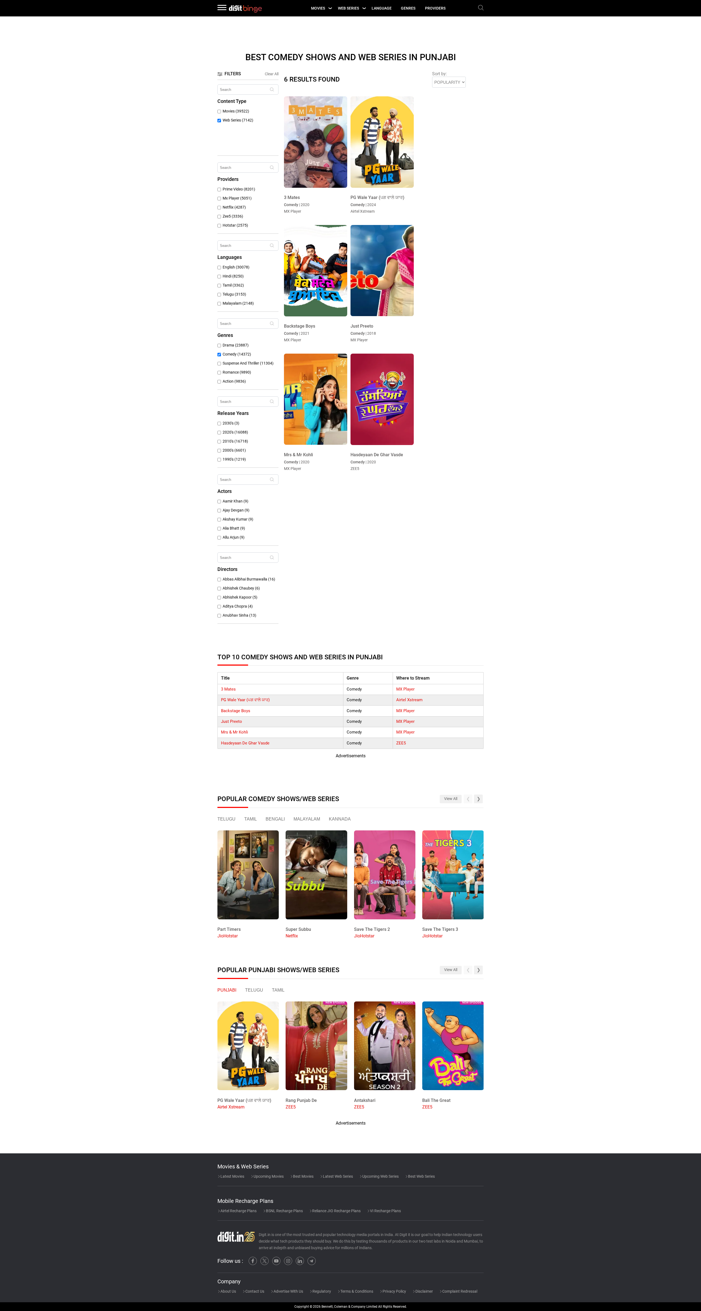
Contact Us (254, 1291)
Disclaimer (424, 1291)
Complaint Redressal (459, 1291)
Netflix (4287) (234, 207)
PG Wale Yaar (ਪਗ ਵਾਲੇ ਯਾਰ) (245, 699)
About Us (228, 1291)
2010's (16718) (235, 441)
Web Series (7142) (238, 120)
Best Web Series (421, 1176)
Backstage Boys (235, 710)
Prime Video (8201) (239, 189)
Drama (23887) (236, 345)
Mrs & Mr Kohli (234, 732)
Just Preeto (231, 721)
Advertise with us (288, 1291)
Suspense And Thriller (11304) (248, 363)
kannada (340, 819)
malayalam (307, 819)
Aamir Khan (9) (235, 501)
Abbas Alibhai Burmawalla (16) (249, 579)
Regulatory (321, 1291)
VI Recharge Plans (385, 1211)
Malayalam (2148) (238, 303)
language (382, 8)
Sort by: (439, 73)
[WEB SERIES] (364, 8)
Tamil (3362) (233, 285)
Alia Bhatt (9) (234, 528)
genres (408, 8)
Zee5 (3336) (233, 216)
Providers (435, 8)
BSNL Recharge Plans (284, 1211)
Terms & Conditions (356, 1291)
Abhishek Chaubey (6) (241, 588)
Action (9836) (234, 381)
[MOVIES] (330, 8)
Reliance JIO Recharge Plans (336, 1211)
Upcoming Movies (268, 1176)
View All (450, 798)
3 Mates (228, 689)
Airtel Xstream (409, 699)
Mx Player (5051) (237, 198)
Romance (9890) (237, 372)
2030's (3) (231, 423)
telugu (226, 819)
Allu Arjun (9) (234, 537)
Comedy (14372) (237, 354)
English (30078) (236, 267)
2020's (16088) (235, 432)
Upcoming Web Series (380, 1176)
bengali (275, 819)
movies (318, 8)
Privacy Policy (394, 1291)
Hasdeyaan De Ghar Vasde (245, 743)
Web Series (348, 8)
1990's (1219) (234, 459)
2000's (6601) (234, 450)
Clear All (271, 74)
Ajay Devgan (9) (236, 510)
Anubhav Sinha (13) (239, 615)
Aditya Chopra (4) (238, 606)
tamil (250, 819)
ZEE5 (401, 743)
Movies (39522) (236, 111)
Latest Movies (232, 1176)
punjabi (226, 990)
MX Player (405, 689)
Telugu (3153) (234, 294)
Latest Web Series (337, 1176)
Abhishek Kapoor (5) (240, 597)
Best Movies (303, 1176)
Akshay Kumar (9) (238, 519)
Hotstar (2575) (235, 225)
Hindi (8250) (233, 276)
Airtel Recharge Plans (238, 1211)
